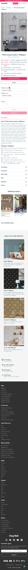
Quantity (3, 101)
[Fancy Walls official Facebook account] (10, 540)
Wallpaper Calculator (5, 402)
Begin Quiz (15, 3)
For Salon (3, 532)
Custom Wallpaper (5, 398)
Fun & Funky (4, 471)
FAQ (2, 425)
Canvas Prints (4, 392)
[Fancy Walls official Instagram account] (6, 540)
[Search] (19, 3)
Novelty (2, 475)
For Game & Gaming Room (7, 528)
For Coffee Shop (5, 526)
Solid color (3, 493)
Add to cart (14, 113)
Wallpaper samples (5, 400)
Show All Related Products (7, 223)
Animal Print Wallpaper (10, 320)
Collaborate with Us (5, 416)
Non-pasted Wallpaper (6, 396)
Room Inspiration (5, 445)
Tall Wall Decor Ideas (5, 455)
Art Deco (3, 463)
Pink (2, 506)
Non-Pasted (6, 60)
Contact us (3, 429)
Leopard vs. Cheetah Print (7, 449)
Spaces (3, 518)
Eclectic (3, 469)
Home (2, 8)
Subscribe (14, 555)
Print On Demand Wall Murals (7, 414)
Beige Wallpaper (8, 261)
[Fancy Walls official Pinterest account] (14, 540)
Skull (2, 491)
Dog (2, 489)
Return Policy (4, 433)
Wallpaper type (5, 88)
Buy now (14, 109)
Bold (2, 465)
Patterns (3, 480)
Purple (2, 508)
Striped (2, 496)
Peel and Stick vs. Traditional (7, 451)
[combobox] (14, 90)
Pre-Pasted (6, 62)
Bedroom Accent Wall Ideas (7, 453)
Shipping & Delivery (5, 431)
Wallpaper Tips (4, 447)
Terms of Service (10, 565)
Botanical (3, 467)
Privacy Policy (19, 565)
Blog (2, 437)
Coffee (2, 483)
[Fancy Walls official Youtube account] (18, 540)
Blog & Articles (5, 443)
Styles (2, 460)
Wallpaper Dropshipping (6, 408)
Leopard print (4, 485)
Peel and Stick (7, 64)
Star (2, 494)
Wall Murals (3, 390)
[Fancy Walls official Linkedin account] (22, 540)
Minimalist (3, 473)
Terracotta (3, 514)
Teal (2, 512)
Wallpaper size (4, 93)
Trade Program (4, 410)
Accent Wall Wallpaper (10, 348)
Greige (2, 502)
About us (3, 427)
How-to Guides (4, 435)
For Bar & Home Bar (5, 522)
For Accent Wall (4, 520)
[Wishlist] (22, 3)
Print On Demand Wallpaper (7, 412)
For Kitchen (3, 530)
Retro (2, 477)
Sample (14, 82)
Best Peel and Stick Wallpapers (8, 457)
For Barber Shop (4, 524)
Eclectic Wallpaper (9, 290)
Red (2, 510)
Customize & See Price (14, 78)
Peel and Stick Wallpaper (6, 394)
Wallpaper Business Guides (7, 420)
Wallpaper (8, 8)
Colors (3, 500)
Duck (2, 487)
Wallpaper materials (5, 439)
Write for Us (4, 418)
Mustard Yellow (4, 504)
